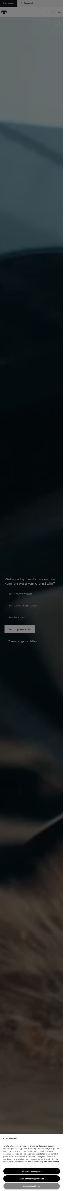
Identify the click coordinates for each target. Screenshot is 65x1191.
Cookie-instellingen (31, 1186)
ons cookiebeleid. (51, 1161)
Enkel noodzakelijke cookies (32, 1178)
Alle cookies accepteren (32, 1171)
